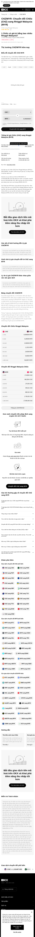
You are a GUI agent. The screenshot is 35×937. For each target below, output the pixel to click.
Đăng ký (27, 9)
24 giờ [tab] (9, 67)
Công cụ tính (13, 14)
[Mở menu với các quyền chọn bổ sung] (33, 10)
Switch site (6, 5)
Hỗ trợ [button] (3, 909)
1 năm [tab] (25, 67)
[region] (17, 923)
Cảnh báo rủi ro (19, 824)
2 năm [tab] (31, 67)
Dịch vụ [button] (3, 905)
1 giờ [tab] (4, 67)
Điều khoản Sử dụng (8, 824)
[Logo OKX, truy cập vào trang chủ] (4, 9)
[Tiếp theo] (33, 869)
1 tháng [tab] (20, 67)
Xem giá (29, 744)
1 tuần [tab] (14, 67)
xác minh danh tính (13, 456)
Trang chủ (4, 14)
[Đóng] (31, 912)
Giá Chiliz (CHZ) (11, 164)
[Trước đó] (2, 869)
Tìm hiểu (5, 744)
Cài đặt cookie (17, 932)
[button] (23, 9)
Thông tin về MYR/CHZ (17, 408)
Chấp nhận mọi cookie (17, 927)
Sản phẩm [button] (4, 901)
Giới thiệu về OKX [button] (7, 897)
